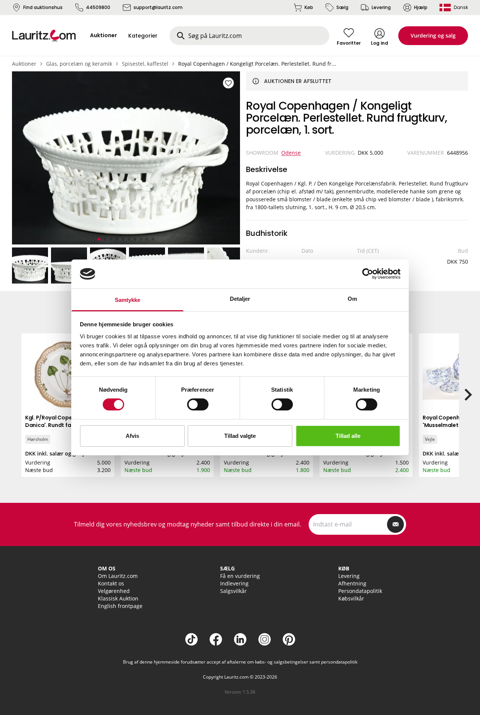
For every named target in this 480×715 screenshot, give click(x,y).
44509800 (98, 7)
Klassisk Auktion (118, 598)
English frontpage (120, 605)
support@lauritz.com (158, 7)
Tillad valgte (240, 436)
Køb (308, 7)
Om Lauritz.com (118, 575)
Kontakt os (111, 583)
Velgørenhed (114, 590)
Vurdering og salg (433, 35)
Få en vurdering (240, 575)
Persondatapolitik (360, 590)
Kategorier (143, 35)
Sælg (342, 7)
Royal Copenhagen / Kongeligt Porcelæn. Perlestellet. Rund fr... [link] (257, 63)
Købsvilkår (351, 598)
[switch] (197, 404)
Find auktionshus (43, 7)
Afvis (132, 436)
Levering (381, 7)
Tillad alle (348, 436)
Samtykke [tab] (128, 300)
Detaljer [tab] (240, 299)
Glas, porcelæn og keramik (79, 63)
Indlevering (234, 583)
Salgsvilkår (233, 590)
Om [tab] (352, 299)
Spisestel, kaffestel (145, 63)
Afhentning (352, 583)
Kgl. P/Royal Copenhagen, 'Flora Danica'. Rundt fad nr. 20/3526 (67, 421)
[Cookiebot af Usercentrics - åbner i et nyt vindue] (367, 273)
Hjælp (421, 7)
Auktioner (24, 63)
